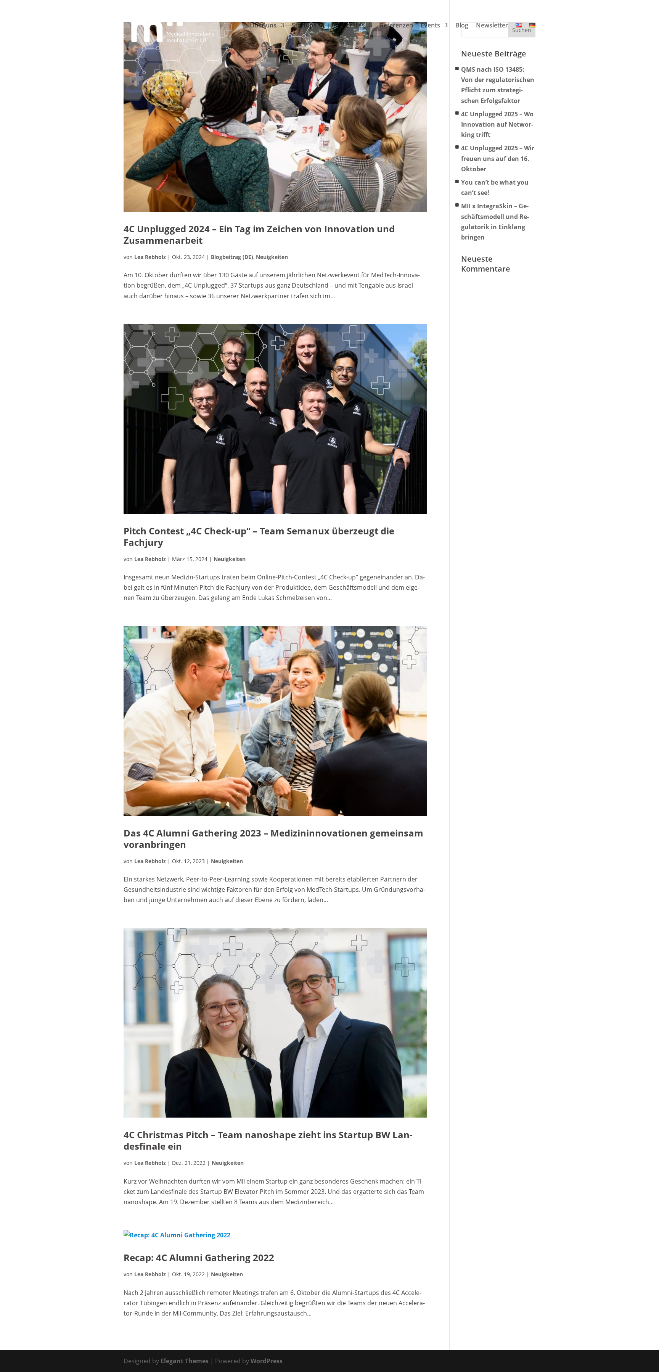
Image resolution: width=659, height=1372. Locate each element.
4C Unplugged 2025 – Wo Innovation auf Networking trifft (497, 124)
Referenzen (396, 25)
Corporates (348, 25)
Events (430, 25)
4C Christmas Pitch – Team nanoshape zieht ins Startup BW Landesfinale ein (268, 1140)
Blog (461, 25)
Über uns (263, 25)
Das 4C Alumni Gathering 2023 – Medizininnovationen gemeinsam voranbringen (273, 839)
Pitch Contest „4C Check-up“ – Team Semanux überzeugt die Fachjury (259, 536)
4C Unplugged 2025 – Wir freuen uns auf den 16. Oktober (497, 158)
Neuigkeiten (272, 257)
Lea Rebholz (150, 257)
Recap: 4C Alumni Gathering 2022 (199, 1257)
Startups (304, 25)
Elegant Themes (185, 1361)
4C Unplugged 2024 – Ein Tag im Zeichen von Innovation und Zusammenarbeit (259, 234)
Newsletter (492, 25)
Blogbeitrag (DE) (232, 257)
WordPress (267, 1361)
